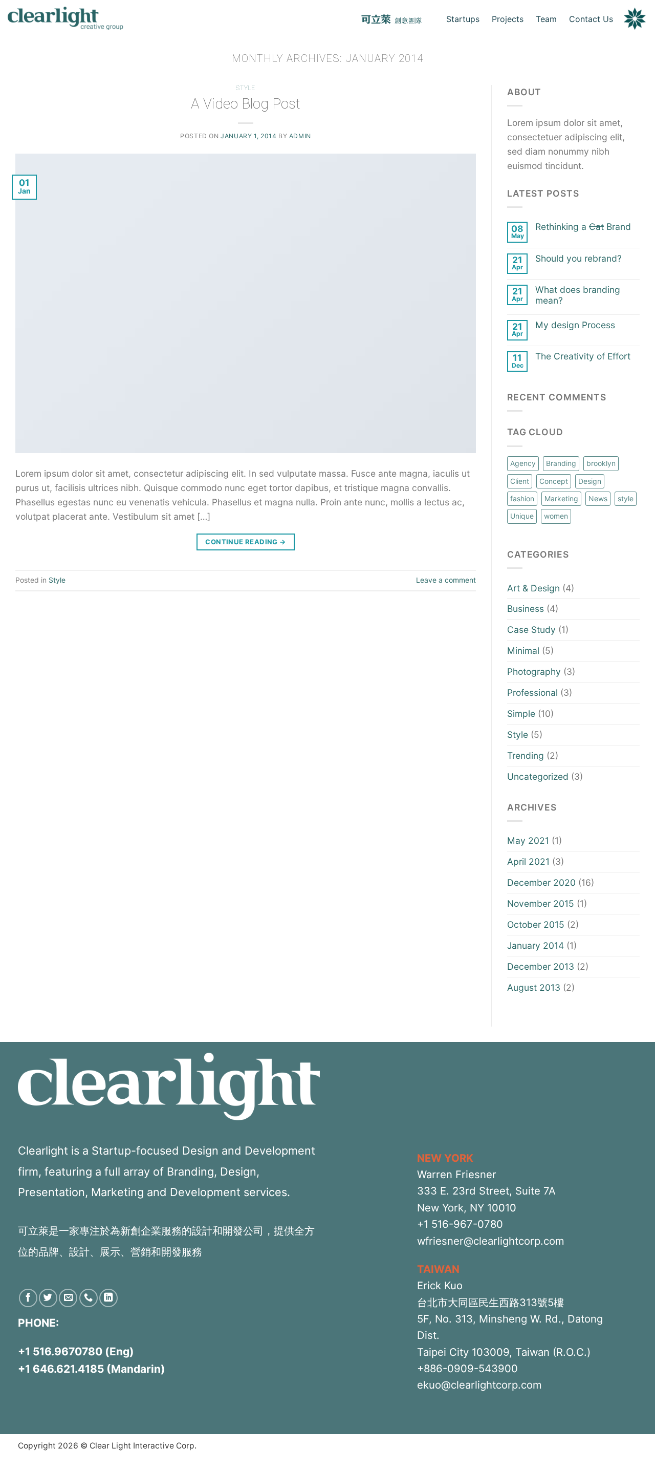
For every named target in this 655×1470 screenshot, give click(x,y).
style (626, 498)
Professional (532, 692)
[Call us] (88, 1298)
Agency (523, 463)
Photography (534, 671)
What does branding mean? (577, 295)
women (556, 516)
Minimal (523, 650)
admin (300, 136)
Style (245, 88)
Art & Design (533, 588)
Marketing (561, 498)
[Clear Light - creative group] (65, 19)
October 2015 (535, 924)
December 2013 (540, 966)
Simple (521, 713)
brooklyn (601, 463)
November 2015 (540, 903)
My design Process (575, 325)
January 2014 (535, 945)
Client (519, 481)
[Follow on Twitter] (48, 1298)
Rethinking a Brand (583, 227)
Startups (462, 19)
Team (546, 19)
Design (589, 481)
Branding (561, 463)
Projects (507, 19)
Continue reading (245, 542)
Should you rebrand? (578, 258)
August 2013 (533, 987)
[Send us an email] (68, 1298)
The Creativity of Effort (582, 356)
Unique (522, 516)
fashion (522, 498)
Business (525, 608)
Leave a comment (446, 580)
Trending (525, 755)
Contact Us (591, 19)
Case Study (531, 629)
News (597, 498)
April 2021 (528, 861)
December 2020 (541, 882)
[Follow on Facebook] (28, 1298)
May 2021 (528, 840)
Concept (553, 481)
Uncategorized (538, 776)
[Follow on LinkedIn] (108, 1298)
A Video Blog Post (245, 103)
